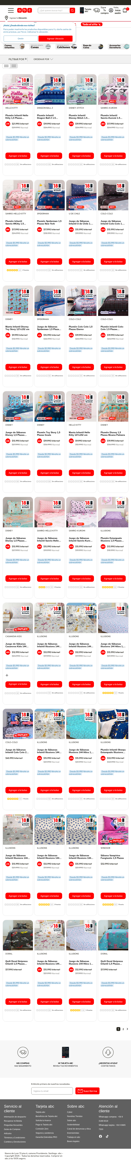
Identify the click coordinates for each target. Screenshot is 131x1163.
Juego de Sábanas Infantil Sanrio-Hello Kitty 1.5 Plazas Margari (48, 539)
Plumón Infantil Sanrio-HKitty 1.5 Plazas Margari (14, 222)
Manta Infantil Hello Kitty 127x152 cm (79, 433)
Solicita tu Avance (43, 1120)
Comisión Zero (42, 1129)
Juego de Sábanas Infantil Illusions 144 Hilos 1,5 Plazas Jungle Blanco (48, 751)
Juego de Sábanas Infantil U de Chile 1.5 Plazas (80, 222)
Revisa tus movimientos (65, 1064)
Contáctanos (108, 1064)
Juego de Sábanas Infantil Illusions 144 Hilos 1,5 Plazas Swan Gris (17, 857)
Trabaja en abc (73, 1137)
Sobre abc (71, 1120)
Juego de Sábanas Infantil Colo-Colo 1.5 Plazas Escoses (112, 222)
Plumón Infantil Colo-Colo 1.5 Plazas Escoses (112, 328)
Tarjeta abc (40, 1112)
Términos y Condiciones (14, 1138)
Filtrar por (16, 59)
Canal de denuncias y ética (79, 1129)
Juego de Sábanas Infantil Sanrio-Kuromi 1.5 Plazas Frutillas (81, 539)
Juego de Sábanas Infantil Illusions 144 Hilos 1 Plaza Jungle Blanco (80, 645)
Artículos (8, 1133)
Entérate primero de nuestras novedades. (50, 1084)
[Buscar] (72, 10)
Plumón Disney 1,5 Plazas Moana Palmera (113, 433)
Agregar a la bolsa (18, 155)
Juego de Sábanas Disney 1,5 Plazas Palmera (15, 539)
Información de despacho (15, 1117)
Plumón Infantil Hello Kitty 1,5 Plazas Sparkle (16, 117)
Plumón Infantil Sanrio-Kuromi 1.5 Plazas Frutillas (110, 117)
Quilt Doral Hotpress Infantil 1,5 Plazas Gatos (112, 962)
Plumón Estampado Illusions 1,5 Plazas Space (111, 539)
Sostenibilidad (73, 1125)
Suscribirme (90, 1091)
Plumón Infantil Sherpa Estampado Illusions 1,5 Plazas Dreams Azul (113, 751)
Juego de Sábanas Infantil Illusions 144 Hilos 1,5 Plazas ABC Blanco (48, 962)
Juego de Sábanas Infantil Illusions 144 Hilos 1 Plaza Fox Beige (48, 857)
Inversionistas (73, 1133)
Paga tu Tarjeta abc (44, 1125)
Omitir (21, 38)
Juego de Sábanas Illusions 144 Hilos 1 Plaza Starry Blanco (80, 962)
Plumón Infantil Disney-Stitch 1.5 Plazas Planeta (78, 117)
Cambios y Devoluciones (15, 1142)
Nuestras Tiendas (74, 1116)
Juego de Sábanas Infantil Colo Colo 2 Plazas (16, 751)
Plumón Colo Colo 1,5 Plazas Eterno (80, 327)
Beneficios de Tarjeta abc (47, 1116)
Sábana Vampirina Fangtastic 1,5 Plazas (112, 856)
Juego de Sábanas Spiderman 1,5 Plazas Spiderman (48, 328)
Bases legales (73, 1141)
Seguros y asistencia (45, 1133)
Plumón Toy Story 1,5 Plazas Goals (48, 433)
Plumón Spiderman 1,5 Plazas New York (49, 222)
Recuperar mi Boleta (13, 1121)
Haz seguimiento (22, 1064)
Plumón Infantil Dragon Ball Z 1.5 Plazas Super (46, 117)
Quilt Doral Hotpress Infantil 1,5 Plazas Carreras (16, 962)
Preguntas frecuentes (13, 1125)
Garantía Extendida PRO (46, 1137)
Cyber (69, 1112)
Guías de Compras (12, 1129)
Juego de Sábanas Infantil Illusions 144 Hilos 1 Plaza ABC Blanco (48, 645)
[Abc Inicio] (24, 10)
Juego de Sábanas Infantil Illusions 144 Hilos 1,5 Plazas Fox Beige (80, 857)
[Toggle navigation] (11, 10)
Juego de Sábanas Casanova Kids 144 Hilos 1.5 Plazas (15, 645)
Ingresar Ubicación (55, 38)
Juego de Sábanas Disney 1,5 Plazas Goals (15, 434)
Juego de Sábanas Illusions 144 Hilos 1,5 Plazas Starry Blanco (113, 645)
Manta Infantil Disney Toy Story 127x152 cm (17, 327)
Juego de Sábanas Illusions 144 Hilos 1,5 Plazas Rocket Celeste (81, 751)
